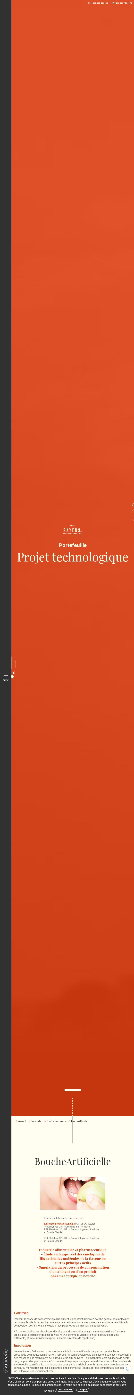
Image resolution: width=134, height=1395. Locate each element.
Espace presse (100, 3)
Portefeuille (36, 1121)
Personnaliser (65, 1389)
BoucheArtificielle (79, 1121)
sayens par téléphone (127, 1369)
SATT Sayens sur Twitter (5, 1358)
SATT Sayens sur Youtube (5, 1370)
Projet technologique (56, 1121)
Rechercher (5, 1352)
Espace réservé (124, 3)
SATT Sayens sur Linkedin (5, 1364)
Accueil (21, 1121)
